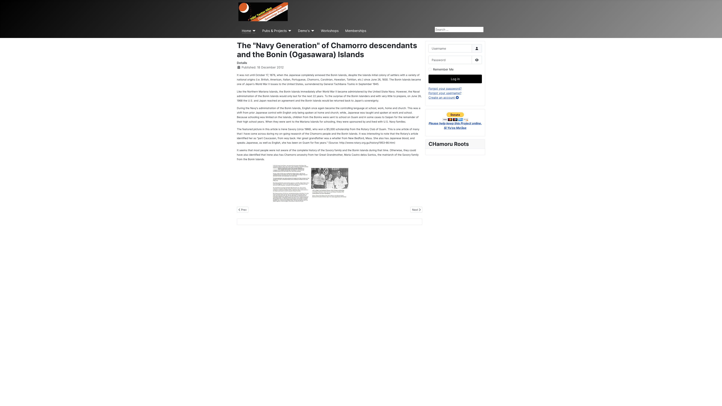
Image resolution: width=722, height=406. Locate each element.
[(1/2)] (291, 183)
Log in (455, 79)
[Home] (253, 30)
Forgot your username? (444, 93)
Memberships (355, 31)
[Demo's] (312, 30)
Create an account (442, 97)
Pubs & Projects (274, 31)
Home (246, 31)
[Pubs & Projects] (289, 30)
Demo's (304, 31)
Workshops (330, 31)
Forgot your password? (445, 88)
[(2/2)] (329, 183)
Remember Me (443, 69)
